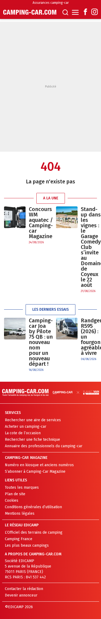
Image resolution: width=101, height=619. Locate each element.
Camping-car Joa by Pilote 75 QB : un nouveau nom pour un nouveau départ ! (41, 342)
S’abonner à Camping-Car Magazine (35, 471)
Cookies (11, 500)
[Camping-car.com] (29, 12)
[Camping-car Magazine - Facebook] (85, 12)
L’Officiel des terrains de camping (33, 532)
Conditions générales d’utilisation (33, 507)
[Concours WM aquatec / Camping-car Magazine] (15, 225)
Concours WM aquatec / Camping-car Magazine (41, 222)
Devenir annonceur (21, 595)
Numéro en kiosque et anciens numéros (39, 465)
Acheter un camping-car (25, 426)
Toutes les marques (22, 487)
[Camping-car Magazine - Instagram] (94, 12)
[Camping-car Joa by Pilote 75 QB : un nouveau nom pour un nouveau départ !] (15, 345)
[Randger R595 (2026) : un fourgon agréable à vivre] (67, 339)
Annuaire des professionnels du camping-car (43, 446)
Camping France (18, 539)
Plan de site (15, 494)
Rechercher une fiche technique (32, 439)
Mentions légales (19, 513)
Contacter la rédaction (24, 588)
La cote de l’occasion (23, 433)
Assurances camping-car (51, 3)
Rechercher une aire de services (33, 420)
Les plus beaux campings (27, 545)
